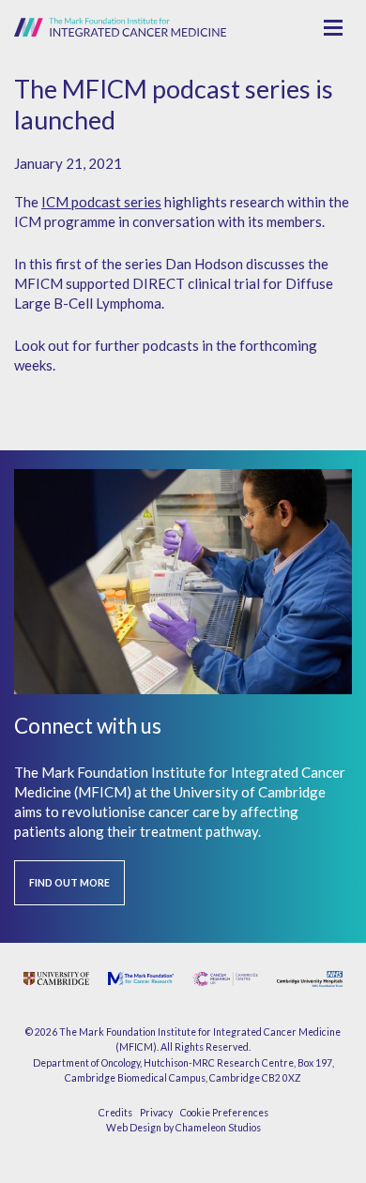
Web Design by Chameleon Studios (183, 1127)
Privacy (156, 1112)
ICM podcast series (101, 201)
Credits (115, 1112)
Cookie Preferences (224, 1112)
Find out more (69, 882)
